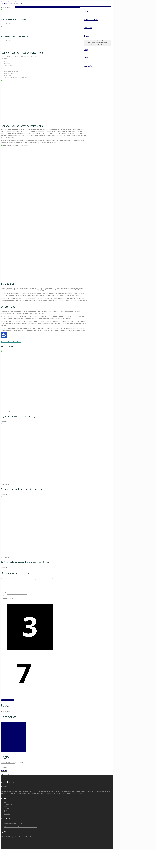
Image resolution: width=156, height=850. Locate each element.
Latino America (8, 739)
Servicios (6, 806)
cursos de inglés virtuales (11, 71)
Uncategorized (8, 749)
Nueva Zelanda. (8, 75)
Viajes (6, 751)
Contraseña (4, 767)
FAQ (5, 810)
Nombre (3, 595)
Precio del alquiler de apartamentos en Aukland (22, 489)
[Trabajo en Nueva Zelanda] (11, 3)
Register (3, 774)
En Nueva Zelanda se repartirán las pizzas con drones (25, 562)
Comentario (4, 592)
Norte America (8, 743)
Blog (5, 812)
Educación (7, 63)
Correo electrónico (6, 598)
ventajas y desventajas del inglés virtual (15, 77)
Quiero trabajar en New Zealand (13, 823)
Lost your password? (12, 774)
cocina (6, 722)
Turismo (6, 747)
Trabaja (6, 808)
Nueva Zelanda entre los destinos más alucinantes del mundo (22, 825)
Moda (6, 741)
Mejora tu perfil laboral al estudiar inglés (19, 416)
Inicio (5, 802)
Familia (6, 736)
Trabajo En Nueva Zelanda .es (16, 56)
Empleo (6, 730)
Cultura (6, 61)
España (6, 732)
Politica (6, 745)
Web (2, 601)
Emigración (7, 728)
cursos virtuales (8, 73)
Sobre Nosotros (8, 804)
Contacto (7, 814)
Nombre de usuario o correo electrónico (12, 762)
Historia (6, 737)
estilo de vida (8, 65)
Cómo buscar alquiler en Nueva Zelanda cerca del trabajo (20, 827)
